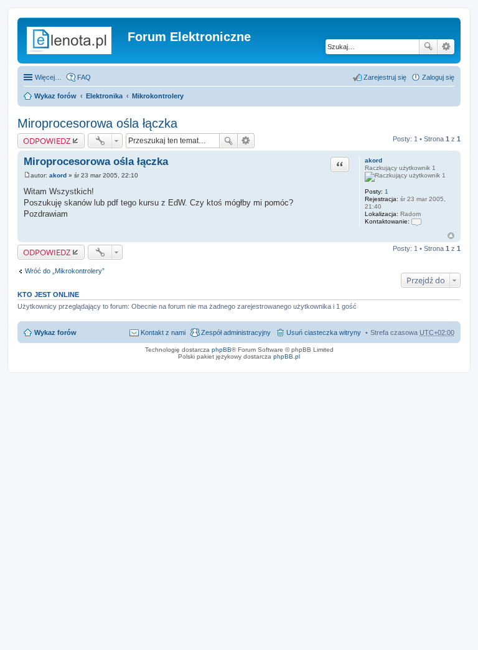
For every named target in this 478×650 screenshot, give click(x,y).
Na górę (451, 235)
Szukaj (428, 46)
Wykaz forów (55, 96)
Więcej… (48, 77)
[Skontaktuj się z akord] (416, 221)
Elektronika (104, 96)
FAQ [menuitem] (84, 77)
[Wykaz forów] (74, 40)
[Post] (27, 175)
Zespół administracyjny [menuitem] (236, 332)
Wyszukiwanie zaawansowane (446, 46)
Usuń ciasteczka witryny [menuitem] (323, 332)
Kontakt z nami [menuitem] (163, 332)
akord (373, 160)
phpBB (222, 349)
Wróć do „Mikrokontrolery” (65, 271)
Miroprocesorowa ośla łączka (97, 123)
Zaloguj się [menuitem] (438, 77)
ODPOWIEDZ (46, 140)
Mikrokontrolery (158, 96)
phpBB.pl (286, 356)
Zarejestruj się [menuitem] (384, 77)
